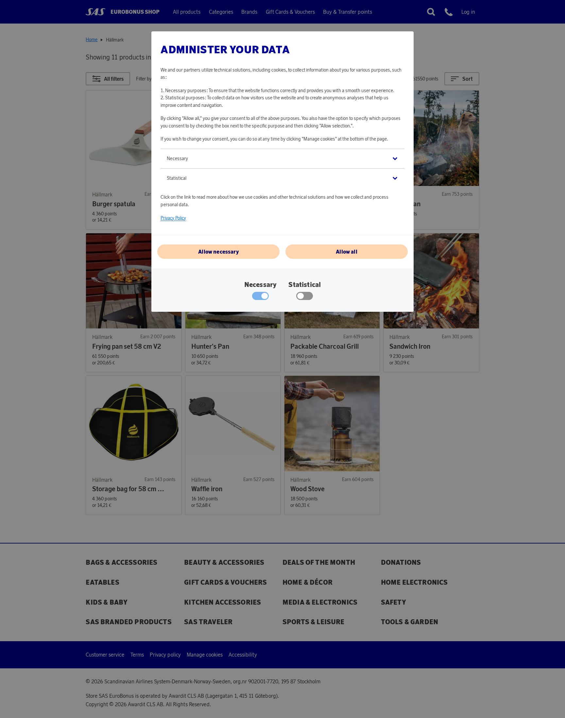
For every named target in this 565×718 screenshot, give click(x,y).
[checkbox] (304, 297)
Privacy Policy (173, 218)
